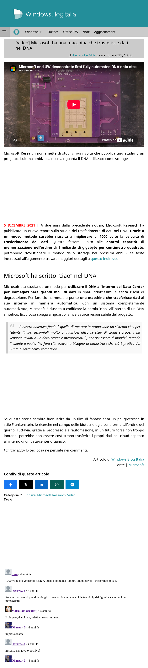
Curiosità (29, 495)
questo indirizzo (104, 258)
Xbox (86, 32)
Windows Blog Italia (127, 459)
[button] (5, 32)
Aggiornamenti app (108, 32)
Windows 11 (34, 32)
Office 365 (70, 32)
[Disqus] (74, 615)
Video (71, 495)
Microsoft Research (51, 495)
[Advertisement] (74, 192)
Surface (53, 32)
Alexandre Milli (83, 55)
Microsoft (136, 465)
